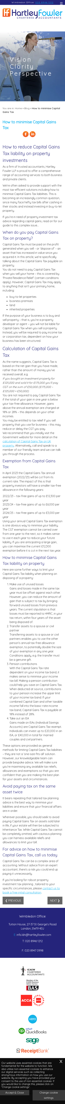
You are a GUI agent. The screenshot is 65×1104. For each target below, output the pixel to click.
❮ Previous (13, 900)
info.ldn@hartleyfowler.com (34, 935)
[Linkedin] (32, 136)
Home (18, 108)
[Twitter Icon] (39, 136)
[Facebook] (25, 136)
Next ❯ (55, 900)
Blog (26, 108)
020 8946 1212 (44, 2)
